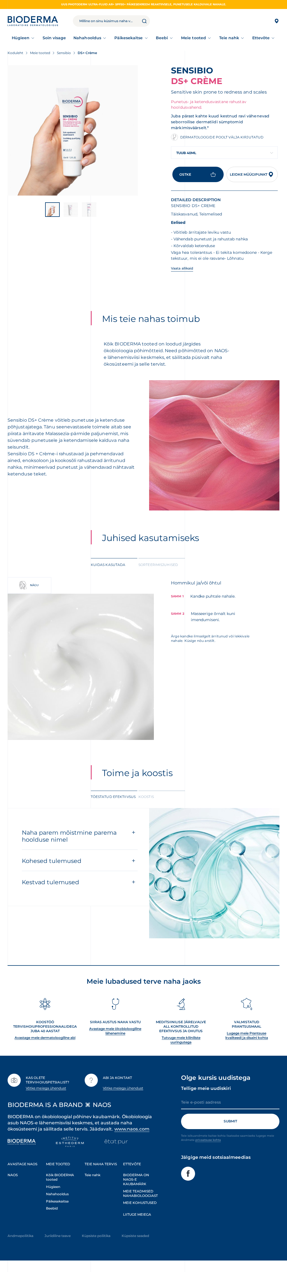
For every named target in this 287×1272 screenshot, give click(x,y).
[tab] (114, 564)
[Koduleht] (33, 21)
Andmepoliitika (20, 1236)
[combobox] (224, 152)
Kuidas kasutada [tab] (108, 565)
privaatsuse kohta (208, 1140)
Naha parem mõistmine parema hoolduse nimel (69, 836)
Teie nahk (229, 37)
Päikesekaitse (128, 37)
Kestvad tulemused (50, 882)
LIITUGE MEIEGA (137, 1214)
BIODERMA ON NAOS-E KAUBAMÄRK (136, 1179)
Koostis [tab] (146, 797)
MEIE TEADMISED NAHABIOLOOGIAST (140, 1193)
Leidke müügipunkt (248, 174)
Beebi (162, 37)
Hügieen (21, 37)
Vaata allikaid (182, 268)
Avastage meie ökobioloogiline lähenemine (115, 1031)
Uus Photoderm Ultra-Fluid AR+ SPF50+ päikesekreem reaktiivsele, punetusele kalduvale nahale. (143, 4)
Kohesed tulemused (51, 860)
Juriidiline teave (58, 1236)
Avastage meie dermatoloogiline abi (45, 1038)
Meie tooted (193, 37)
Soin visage (54, 37)
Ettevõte (261, 37)
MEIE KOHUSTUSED (140, 1203)
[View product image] (73, 130)
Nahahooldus (87, 37)
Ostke (185, 174)
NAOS (13, 1175)
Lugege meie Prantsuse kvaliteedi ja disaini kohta (246, 1035)
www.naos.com (131, 1129)
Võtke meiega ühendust (46, 1088)
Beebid (52, 1208)
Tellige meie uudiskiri (206, 1088)
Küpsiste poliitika (96, 1236)
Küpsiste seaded (135, 1236)
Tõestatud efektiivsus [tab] (113, 797)
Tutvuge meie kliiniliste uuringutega (181, 1040)
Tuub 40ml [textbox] (186, 153)
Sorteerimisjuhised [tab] (158, 565)
